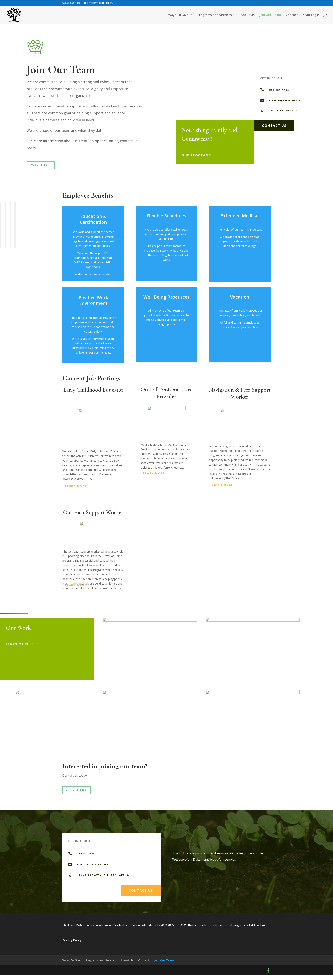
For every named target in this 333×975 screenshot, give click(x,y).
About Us (127, 960)
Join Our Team (164, 960)
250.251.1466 (40, 165)
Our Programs (196, 155)
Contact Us (274, 125)
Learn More (17, 644)
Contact (143, 960)
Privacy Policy (71, 940)
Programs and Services (100, 960)
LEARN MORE (76, 485)
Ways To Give (71, 960)
